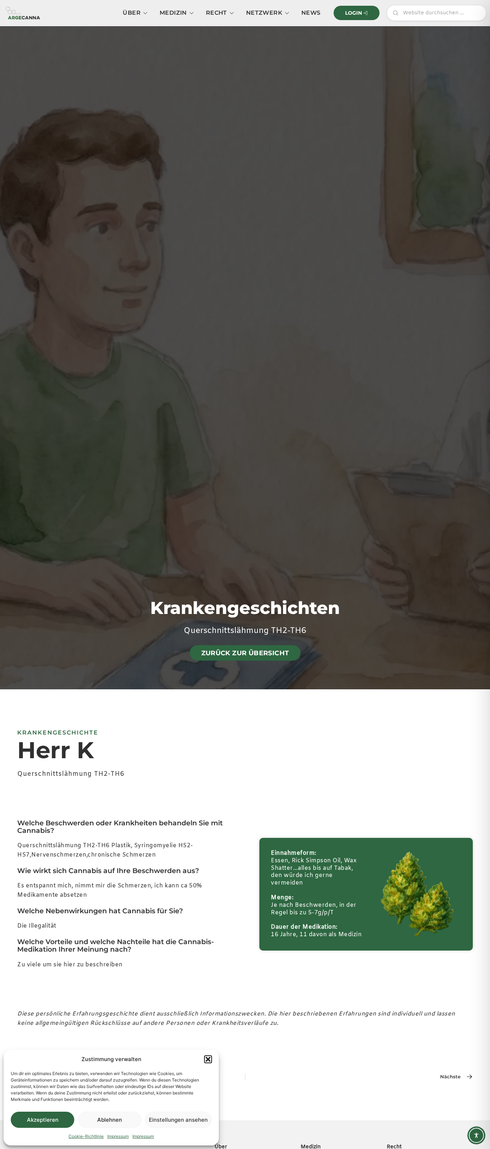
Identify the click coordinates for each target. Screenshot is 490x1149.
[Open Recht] (232, 13)
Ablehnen (109, 1119)
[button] (208, 1059)
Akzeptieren (42, 1119)
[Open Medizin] (191, 13)
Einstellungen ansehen (178, 1119)
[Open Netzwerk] (287, 13)
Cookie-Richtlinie (86, 1136)
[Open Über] (145, 13)
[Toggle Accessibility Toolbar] (476, 1135)
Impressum (118, 1136)
